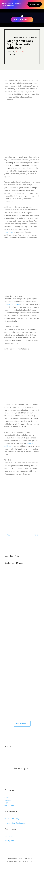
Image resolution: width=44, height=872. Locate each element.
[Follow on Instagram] (11, 847)
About (6, 797)
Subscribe (34, 4)
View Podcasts (22, 20)
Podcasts (7, 800)
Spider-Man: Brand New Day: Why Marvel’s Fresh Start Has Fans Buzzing (21, 682)
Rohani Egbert (21, 52)
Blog (6, 803)
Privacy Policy (9, 840)
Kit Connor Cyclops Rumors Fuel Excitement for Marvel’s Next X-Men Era (21, 581)
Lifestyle (33, 37)
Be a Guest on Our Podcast (14, 823)
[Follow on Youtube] (6, 847)
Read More (22, 723)
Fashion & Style (21, 37)
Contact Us (8, 836)
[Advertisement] (22, 128)
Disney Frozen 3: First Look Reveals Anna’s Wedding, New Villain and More (20, 632)
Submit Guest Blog (11, 818)
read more (11, 611)
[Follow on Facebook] (16, 847)
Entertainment (12, 585)
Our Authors (9, 805)
